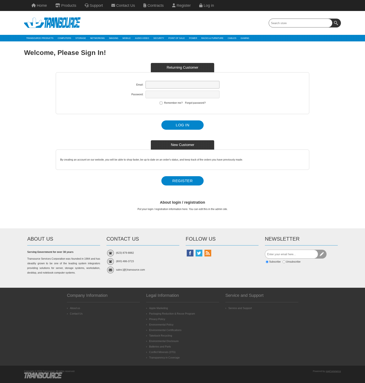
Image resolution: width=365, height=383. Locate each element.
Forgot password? (195, 102)
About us (75, 308)
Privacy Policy (157, 319)
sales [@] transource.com (130, 269)
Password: (137, 94)
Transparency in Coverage (164, 357)
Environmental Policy (161, 324)
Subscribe (275, 261)
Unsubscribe (293, 261)
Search (336, 23)
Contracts (155, 5)
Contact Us (125, 5)
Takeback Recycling (160, 335)
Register (183, 5)
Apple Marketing (158, 308)
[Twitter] (199, 253)
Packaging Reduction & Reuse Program (172, 313)
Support (96, 5)
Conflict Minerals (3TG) (162, 352)
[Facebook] (190, 253)
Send (322, 254)
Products (68, 5)
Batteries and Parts (160, 346)
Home (41, 5)
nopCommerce (333, 371)
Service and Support (240, 308)
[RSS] (207, 253)
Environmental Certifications (165, 330)
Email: (139, 84)
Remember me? (173, 102)
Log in (208, 5)
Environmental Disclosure (164, 341)
